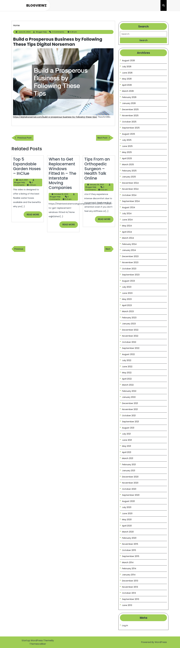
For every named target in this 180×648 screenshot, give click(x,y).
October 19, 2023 (61, 194)
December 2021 (130, 403)
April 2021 (126, 452)
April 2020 (127, 525)
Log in (125, 625)
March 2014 (127, 562)
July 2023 (126, 286)
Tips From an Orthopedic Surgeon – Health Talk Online (97, 168)
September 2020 (131, 494)
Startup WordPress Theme (36, 640)
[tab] (143, 40)
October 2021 (129, 415)
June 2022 (127, 366)
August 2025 (128, 133)
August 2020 (128, 501)
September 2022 (130, 348)
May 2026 (127, 78)
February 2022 (129, 391)
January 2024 (129, 250)
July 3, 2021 (23, 180)
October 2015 (129, 550)
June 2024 (127, 219)
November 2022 (130, 335)
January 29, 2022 (97, 184)
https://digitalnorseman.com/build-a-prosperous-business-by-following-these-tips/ (55, 117)
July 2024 (126, 213)
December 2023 (130, 256)
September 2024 (131, 201)
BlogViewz (36, 5)
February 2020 (129, 537)
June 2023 (127, 293)
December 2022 (130, 329)
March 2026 (128, 90)
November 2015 (130, 543)
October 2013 (129, 592)
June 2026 (127, 72)
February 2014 (129, 568)
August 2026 (128, 60)
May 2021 (126, 446)
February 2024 (129, 244)
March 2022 (128, 384)
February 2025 (129, 170)
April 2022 (127, 378)
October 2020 (129, 488)
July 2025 (126, 139)
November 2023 (130, 262)
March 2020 (128, 531)
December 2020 (130, 476)
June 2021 (127, 439)
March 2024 (128, 237)
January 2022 (129, 397)
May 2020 (127, 519)
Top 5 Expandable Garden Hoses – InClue (27, 166)
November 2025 (130, 115)
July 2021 (126, 433)
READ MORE (34, 215)
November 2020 (130, 482)
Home (16, 25)
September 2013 (130, 599)
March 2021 (127, 458)
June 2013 (127, 605)
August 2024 (128, 207)
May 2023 (127, 299)
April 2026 (127, 84)
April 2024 (127, 231)
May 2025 (127, 152)
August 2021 (128, 427)
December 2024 (130, 182)
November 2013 (130, 586)
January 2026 (129, 103)
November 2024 (130, 188)
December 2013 (130, 580)
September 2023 (131, 274)
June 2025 (127, 146)
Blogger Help (41, 32)
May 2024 (127, 225)
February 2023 (129, 317)
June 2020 (127, 513)
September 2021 (130, 421)
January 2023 (129, 323)
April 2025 (127, 158)
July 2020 (126, 507)
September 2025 (131, 127)
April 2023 (127, 305)
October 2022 (129, 342)
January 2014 (128, 574)
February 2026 (129, 97)
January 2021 (128, 470)
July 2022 (126, 360)
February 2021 (129, 464)
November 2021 (130, 409)
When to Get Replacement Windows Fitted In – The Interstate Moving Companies (62, 173)
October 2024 (129, 195)
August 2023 (128, 280)
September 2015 (130, 556)
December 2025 (130, 109)
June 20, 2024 (25, 32)
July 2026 (126, 66)
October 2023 (129, 268)
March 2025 (128, 164)
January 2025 (129, 176)
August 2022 (128, 354)
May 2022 (126, 372)
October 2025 (129, 121)
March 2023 (128, 311)
